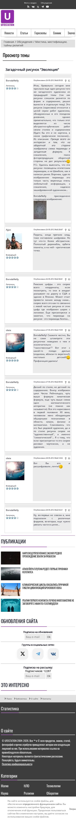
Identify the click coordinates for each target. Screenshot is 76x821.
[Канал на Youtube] (47, 7)
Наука (4, 793)
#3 (69, 279)
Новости (9, 33)
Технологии (53, 785)
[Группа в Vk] (33, 7)
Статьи (24, 33)
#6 (69, 458)
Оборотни (52, 793)
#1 (69, 80)
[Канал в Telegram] (43, 7)
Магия (4, 785)
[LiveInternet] (4, 719)
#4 (69, 330)
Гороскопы (40, 33)
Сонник (57, 33)
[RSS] (28, 7)
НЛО (26, 785)
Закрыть (70, 808)
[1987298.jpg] (40, 218)
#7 (69, 510)
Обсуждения (46, 2)
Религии (29, 793)
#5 (69, 382)
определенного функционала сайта (42, 804)
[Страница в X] (38, 7)
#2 (69, 229)
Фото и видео (30, 2)
